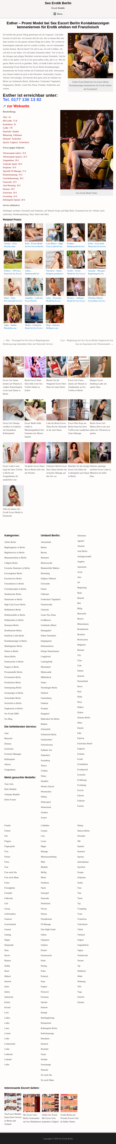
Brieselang (45, 573)
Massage (44, 851)
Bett (79, 603)
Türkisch (81, 935)
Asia (79, 577)
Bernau (44, 552)
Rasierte (44, 1007)
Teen (79, 888)
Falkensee (45, 594)
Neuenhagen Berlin (49, 688)
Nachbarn (45, 883)
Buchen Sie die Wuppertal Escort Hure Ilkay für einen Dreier (56, 383)
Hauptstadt (8, 945)
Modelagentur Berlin (13, 646)
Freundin (8, 893)
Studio (80, 883)
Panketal (44, 703)
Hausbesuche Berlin (12, 594)
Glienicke (45, 610)
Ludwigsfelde (46, 662)
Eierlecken (8, 749)
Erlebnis (80, 754)
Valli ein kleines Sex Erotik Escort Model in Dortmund (13, 512)
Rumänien (45, 1038)
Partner (44, 950)
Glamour (8, 919)
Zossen (44, 818)
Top (79, 903)
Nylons (44, 914)
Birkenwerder (46, 563)
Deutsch (80, 676)
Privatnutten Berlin (12, 677)
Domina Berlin (83, 717)
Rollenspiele (9, 759)
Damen (80, 671)
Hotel (6, 971)
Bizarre (80, 619)
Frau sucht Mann (11, 877)
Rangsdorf (45, 714)
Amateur (81, 546)
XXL (79, 986)
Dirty (79, 702)
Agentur (80, 541)
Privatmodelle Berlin (13, 672)
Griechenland (10, 924)
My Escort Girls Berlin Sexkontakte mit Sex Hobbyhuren (32, 1118)
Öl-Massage (46, 924)
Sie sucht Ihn (46, 1075)
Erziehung (81, 785)
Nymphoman (46, 919)
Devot (79, 686)
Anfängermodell (84, 556)
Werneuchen (46, 792)
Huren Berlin (10, 656)
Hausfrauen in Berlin (13, 599)
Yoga (79, 992)
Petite (43, 960)
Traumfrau (82, 919)
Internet (7, 981)
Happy (7, 940)
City (79, 655)
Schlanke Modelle (12, 794)
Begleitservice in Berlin (14, 552)
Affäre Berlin (10, 542)
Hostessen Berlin (11, 625)
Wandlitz (44, 781)
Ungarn (80, 940)
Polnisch (44, 976)
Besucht (80, 598)
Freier (7, 883)
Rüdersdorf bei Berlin (50, 719)
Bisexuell (8, 738)
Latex (6, 1028)
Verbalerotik (82, 955)
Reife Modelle (10, 789)
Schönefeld (45, 729)
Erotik (80, 759)
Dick (79, 691)
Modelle (44, 867)
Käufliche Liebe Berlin (14, 636)
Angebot (81, 562)
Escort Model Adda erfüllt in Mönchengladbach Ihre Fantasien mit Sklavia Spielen (34, 430)
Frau (6, 867)
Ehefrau (80, 738)
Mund (43, 877)
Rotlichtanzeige (47, 1033)
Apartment (81, 567)
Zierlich (80, 997)
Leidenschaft (9, 1044)
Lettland (7, 1059)
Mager (43, 846)
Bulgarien (81, 645)
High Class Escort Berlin (15, 604)
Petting (44, 966)
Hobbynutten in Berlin (14, 620)
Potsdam (44, 708)
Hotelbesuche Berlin (13, 630)
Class (79, 660)
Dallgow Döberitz (48, 578)
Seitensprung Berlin (12, 688)
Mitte (43, 862)
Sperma (80, 857)
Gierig (7, 909)
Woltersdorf (46, 802)
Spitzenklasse (83, 862)
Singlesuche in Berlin (13, 708)
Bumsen (80, 650)
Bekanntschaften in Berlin (15, 558)
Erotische (81, 775)
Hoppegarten (46, 641)
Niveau (44, 909)
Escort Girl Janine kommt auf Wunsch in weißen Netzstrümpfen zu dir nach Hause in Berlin (12, 387)
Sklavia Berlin (83, 831)
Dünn (79, 723)
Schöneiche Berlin (48, 734)
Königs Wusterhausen (50, 651)
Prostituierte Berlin (12, 682)
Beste (79, 593)
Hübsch (7, 976)
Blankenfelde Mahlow (50, 568)
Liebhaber (45, 825)
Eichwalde (45, 584)
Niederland (45, 903)
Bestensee (45, 558)
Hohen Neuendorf (48, 636)
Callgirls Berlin (11, 563)
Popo (43, 981)
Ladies (7, 1018)
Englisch (81, 749)
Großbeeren (46, 620)
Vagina (80, 950)
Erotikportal (82, 769)
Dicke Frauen (10, 800)
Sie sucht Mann (47, 1080)
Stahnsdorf (45, 755)
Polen (43, 971)
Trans (79, 914)
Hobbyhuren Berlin (12, 610)
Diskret (80, 707)
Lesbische (8, 1054)
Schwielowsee (47, 745)
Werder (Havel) (47, 786)
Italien (7, 992)
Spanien (80, 846)
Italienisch (8, 997)
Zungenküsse (9, 770)
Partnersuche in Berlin (13, 662)
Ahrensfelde (46, 542)
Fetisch (7, 831)
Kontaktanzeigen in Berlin (15, 641)
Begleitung (82, 588)
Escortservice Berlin (13, 578)
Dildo (79, 697)
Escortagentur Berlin (13, 573)
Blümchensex (83, 624)
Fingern (7, 841)
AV (78, 582)
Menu (60, 14)
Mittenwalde (46, 672)
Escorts (80, 790)
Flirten (7, 857)
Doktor (80, 712)
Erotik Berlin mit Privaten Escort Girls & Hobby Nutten (70, 1118)
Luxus (43, 841)
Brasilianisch (82, 629)
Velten (43, 776)
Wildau (44, 797)
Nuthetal (44, 693)
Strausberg (45, 760)
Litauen (44, 831)
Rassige (44, 1012)
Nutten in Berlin (11, 651)
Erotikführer (82, 764)
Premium (45, 997)
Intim (6, 986)
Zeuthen (44, 812)
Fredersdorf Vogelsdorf (51, 599)
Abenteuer (81, 536)
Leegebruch (46, 656)
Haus (6, 950)
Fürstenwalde (46, 604)
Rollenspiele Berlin (49, 1028)
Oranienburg (46, 698)
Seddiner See (46, 750)
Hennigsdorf (46, 630)
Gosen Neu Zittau (48, 615)
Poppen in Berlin (11, 667)
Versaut (80, 960)
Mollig (44, 872)
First (6, 851)
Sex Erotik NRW (11, 714)
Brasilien (81, 634)
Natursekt (45, 898)
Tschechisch (82, 924)
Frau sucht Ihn (10, 872)
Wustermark (46, 807)
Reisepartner (46, 1023)
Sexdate (44, 1059)
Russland (44, 1049)
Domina (7, 744)
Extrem (80, 806)
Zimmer (80, 1002)
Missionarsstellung (48, 857)
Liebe (6, 1064)
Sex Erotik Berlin (58, 3)
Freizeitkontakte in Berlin (15, 589)
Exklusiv (81, 801)
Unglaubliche (83, 945)
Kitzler (7, 1002)
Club (79, 665)
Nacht (43, 888)
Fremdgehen (9, 888)
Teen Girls (8, 784)
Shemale (44, 1070)
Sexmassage (46, 1064)
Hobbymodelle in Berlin (14, 615)
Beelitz (44, 547)
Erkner (44, 589)
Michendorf (46, 667)
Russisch (44, 1044)
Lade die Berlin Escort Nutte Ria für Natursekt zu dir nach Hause (56, 426)
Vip (78, 966)
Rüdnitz (44, 724)
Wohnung (81, 981)
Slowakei (81, 836)
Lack (6, 1012)
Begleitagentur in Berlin (14, 547)
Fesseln (7, 825)
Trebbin (44, 771)
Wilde (79, 976)
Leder (6, 1038)
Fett (6, 836)
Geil (6, 903)
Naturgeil (45, 893)
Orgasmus (45, 940)
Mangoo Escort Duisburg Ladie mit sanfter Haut (98, 383)
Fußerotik (8, 898)
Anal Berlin (82, 551)
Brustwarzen (82, 639)
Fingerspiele (9, 846)
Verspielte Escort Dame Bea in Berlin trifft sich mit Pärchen (35, 469)
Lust (43, 836)
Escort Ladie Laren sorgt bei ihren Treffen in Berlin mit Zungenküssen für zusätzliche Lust (12, 473)
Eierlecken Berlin (84, 743)
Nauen (43, 682)
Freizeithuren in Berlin (14, 584)
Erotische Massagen (12, 754)
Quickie (44, 1002)
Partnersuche (46, 955)
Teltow (44, 766)
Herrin (7, 955)
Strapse (80, 872)
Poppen (44, 986)
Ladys (7, 1023)
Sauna (43, 1054)
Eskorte (80, 795)
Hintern (7, 960)
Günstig (7, 935)
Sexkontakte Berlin (12, 698)
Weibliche (81, 971)
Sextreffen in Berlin (12, 703)
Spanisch (81, 851)
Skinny (80, 825)
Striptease (81, 877)
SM (78, 841)
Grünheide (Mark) (48, 625)
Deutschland (82, 681)
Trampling (81, 909)
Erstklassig (82, 780)
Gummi (7, 929)
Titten (79, 898)
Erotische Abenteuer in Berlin (17, 568)
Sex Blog (8, 719)
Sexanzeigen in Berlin (13, 693)
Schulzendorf (46, 740)
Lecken (7, 1033)
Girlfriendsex (10, 914)
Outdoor (44, 945)
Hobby (7, 966)
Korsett (7, 1007)
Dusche (80, 728)
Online (44, 935)
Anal (6, 733)
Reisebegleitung (47, 1018)
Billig (79, 608)
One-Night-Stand (48, 929)
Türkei (80, 929)
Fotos (6, 862)
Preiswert (45, 992)
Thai (79, 893)
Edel (79, 733)
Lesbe (6, 1049)
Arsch (79, 572)
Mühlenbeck (46, 677)
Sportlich (81, 867)
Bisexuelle (81, 614)
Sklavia (7, 764)
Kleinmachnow (47, 646)
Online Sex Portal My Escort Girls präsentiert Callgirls (50, 1118)
